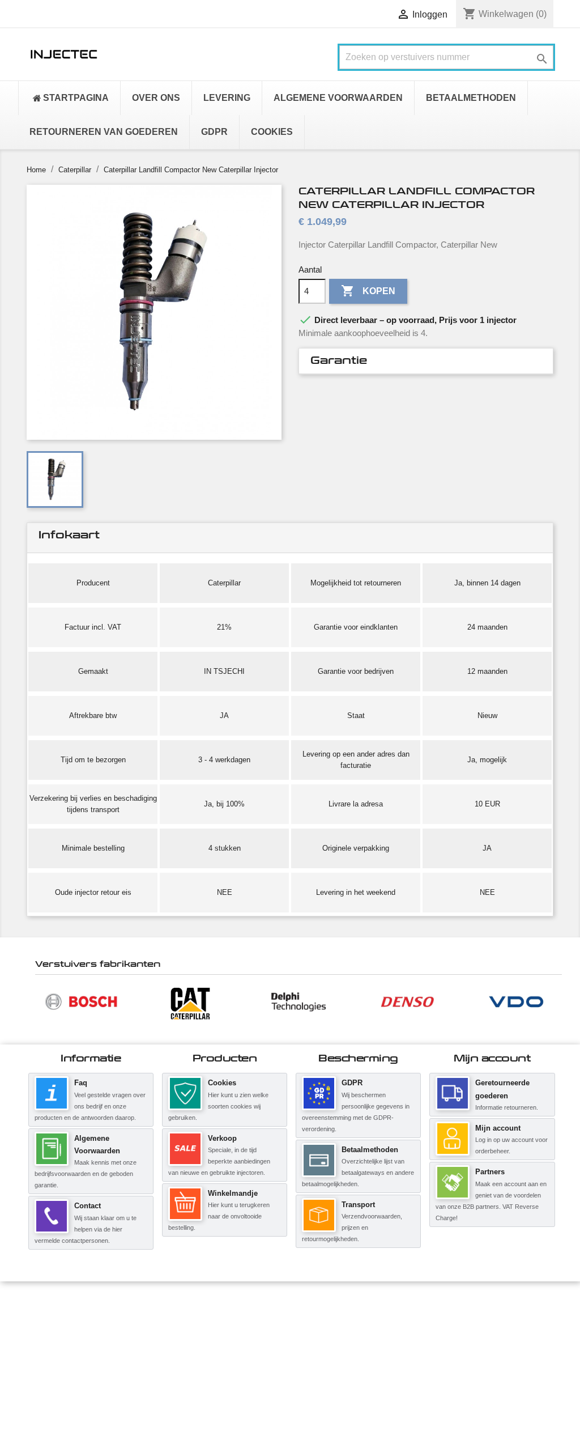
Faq (80, 1082)
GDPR (352, 1082)
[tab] (426, 361)
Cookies (222, 1082)
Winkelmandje (233, 1193)
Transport (358, 1204)
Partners (490, 1171)
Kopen (368, 291)
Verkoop (222, 1138)
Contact (87, 1205)
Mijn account (498, 1128)
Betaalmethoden (370, 1149)
